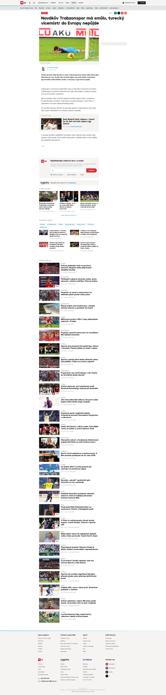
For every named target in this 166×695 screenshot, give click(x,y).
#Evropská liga (69, 224)
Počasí (80, 3)
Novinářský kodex (43, 674)
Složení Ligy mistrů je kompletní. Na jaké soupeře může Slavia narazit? (57, 245)
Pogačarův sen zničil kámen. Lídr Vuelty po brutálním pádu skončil (79, 374)
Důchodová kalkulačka (112, 646)
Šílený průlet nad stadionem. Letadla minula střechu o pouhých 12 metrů (78, 307)
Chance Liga (86, 641)
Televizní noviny (65, 638)
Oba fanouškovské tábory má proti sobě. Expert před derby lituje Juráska (79, 401)
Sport (74, 3)
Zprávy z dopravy (110, 641)
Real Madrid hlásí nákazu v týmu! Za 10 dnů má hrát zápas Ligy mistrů (79, 121)
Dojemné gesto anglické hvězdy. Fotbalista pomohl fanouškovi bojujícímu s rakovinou (79, 415)
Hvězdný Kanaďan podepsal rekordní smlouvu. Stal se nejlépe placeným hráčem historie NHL (77, 496)
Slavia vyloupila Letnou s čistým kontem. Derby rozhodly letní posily (89, 205)
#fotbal (42, 224)
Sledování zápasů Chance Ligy (69, 677)
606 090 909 (45, 678)
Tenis (96, 8)
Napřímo (63, 641)
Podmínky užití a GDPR (89, 669)
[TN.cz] (23, 2)
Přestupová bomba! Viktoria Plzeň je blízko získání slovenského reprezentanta (79, 548)
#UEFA (61, 224)
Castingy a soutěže (88, 677)
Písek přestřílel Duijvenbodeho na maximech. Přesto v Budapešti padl (77, 508)
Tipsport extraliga (88, 646)
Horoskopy (108, 638)
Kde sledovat (114, 8)
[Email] (122, 13)
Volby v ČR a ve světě (44, 638)
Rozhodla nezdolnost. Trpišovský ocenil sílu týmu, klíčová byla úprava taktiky (47, 206)
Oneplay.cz (72, 183)
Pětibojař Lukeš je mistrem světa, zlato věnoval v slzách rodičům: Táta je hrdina (79, 280)
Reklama (85, 664)
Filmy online (64, 666)
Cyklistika (64, 290)
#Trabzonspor (51, 224)
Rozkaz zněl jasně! (66, 649)
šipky (62, 505)
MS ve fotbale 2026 (26, 8)
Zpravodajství (43, 3)
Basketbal (89, 8)
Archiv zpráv (41, 666)
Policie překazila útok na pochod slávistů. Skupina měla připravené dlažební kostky (76, 268)
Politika (40, 643)
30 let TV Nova (87, 680)
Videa (67, 3)
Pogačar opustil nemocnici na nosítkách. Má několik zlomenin (79, 334)
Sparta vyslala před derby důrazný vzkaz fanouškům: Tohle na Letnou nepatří (79, 361)
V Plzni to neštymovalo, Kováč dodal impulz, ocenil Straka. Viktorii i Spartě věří (78, 522)
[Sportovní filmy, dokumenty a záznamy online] (44, 183)
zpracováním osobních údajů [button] (74, 165)
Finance (40, 646)
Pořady (53, 3)
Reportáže (63, 651)
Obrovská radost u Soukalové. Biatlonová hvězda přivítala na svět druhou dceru (79, 441)
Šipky (82, 8)
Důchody (40, 641)
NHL (84, 649)
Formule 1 (61, 8)
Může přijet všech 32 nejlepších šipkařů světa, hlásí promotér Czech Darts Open (79, 535)
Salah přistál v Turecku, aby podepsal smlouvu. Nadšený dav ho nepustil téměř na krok (58, 233)
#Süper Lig (43, 227)
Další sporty (104, 8)
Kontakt (85, 666)
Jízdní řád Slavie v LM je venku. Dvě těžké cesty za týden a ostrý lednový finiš (79, 428)
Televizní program (88, 674)
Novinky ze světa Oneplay (68, 680)
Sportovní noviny (65, 646)
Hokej (54, 8)
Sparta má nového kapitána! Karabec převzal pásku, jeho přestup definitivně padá (78, 576)
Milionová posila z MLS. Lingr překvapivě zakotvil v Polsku (79, 320)
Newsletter (41, 672)
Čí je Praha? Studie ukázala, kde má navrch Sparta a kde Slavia (77, 562)
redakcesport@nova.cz (48, 681)
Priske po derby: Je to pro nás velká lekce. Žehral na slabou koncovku (67, 206)
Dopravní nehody (110, 643)
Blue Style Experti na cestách (69, 643)
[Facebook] (115, 13)
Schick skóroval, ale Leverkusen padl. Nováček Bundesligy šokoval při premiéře (79, 387)
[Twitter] (118, 13)
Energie (40, 649)
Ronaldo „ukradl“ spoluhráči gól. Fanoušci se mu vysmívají (75, 481)
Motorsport (70, 8)
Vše (36, 8)
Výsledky (41, 8)
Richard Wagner (52, 67)
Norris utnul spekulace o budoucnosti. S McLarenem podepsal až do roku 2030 (79, 454)
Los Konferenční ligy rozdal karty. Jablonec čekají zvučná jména (76, 615)
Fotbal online (64, 674)
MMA (78, 8)
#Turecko (91, 224)
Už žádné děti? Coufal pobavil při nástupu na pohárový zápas (76, 468)
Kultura (40, 651)
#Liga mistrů (81, 224)
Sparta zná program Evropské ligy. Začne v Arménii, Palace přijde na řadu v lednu (89, 245)
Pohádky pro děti (65, 669)
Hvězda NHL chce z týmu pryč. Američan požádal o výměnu (79, 589)
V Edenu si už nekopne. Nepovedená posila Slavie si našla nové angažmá (89, 232)
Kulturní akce (109, 649)
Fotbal (48, 8)
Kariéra (85, 672)
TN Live (60, 3)
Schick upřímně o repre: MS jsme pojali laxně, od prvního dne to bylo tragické (78, 602)
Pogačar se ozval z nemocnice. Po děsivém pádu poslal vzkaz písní (76, 293)
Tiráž (39, 669)
